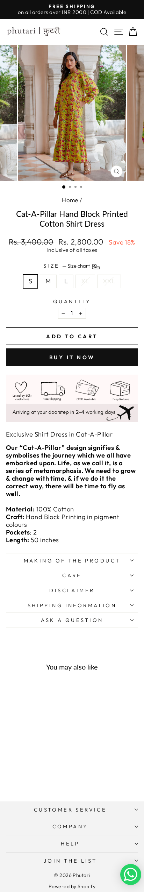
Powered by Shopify (72, 886)
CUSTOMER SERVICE (70, 809)
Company (70, 826)
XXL (109, 281)
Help (70, 843)
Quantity (72, 301)
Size (67, 266)
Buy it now (72, 357)
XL (85, 281)
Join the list (70, 860)
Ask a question (72, 620)
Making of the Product (72, 560)
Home (70, 200)
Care (72, 575)
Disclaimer (71, 590)
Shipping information (72, 605)
